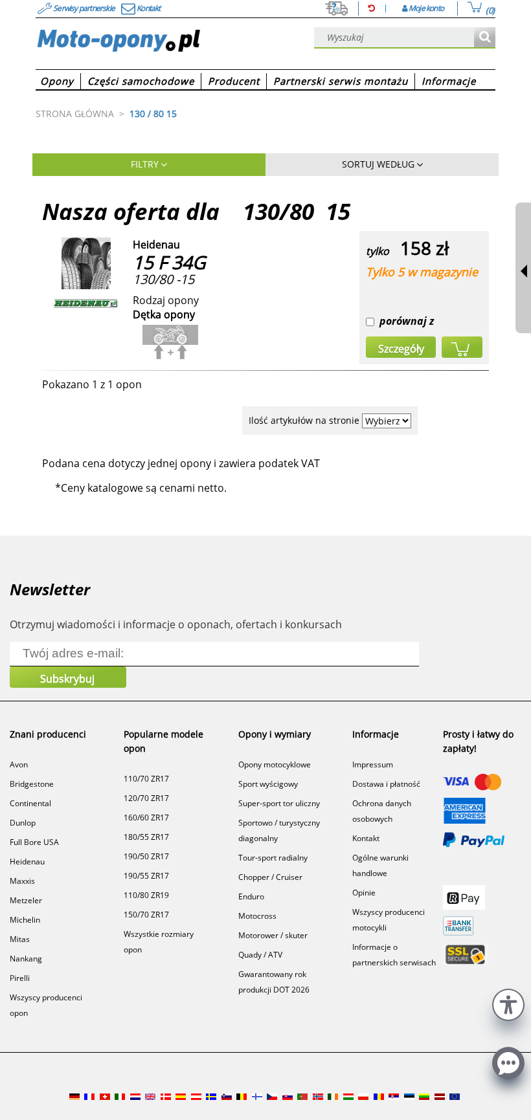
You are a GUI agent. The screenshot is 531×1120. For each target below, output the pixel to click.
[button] (508, 1003)
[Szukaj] (484, 38)
